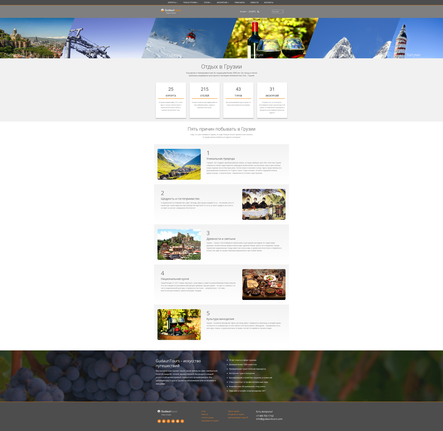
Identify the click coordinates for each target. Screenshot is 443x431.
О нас (203, 411)
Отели (207, 3)
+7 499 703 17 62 (265, 415)
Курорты (172, 3)
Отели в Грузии (207, 417)
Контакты (268, 3)
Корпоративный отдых (237, 417)
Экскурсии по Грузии (236, 414)
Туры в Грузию (190, 3)
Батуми (243, 11)
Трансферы (239, 3)
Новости (254, 3)
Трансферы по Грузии (209, 421)
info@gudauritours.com (269, 418)
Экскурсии (222, 3)
